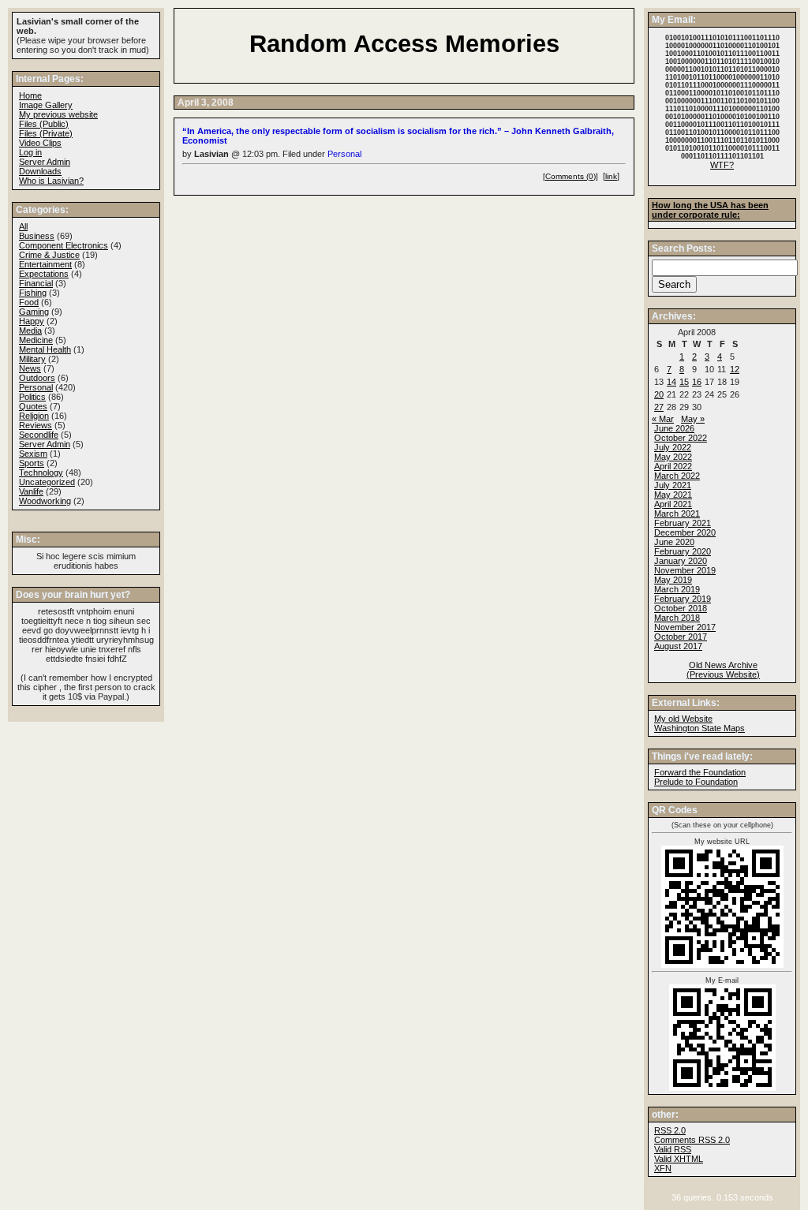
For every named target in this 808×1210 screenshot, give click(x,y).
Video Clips (40, 143)
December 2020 (685, 532)
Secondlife (38, 434)
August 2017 (678, 646)
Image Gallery (46, 105)
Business (36, 236)
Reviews (35, 425)
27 (659, 407)
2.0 (670, 1130)
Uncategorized (47, 482)
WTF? (722, 165)
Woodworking (45, 501)
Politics (32, 396)
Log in (30, 152)
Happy (31, 321)
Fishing (33, 292)
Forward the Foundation (700, 772)
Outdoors (37, 378)
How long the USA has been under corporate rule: (710, 209)
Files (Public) (44, 124)
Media (30, 330)
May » (693, 419)
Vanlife (31, 491)
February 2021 (682, 523)
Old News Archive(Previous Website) (723, 669)
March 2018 (677, 617)
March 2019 (677, 589)
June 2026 (674, 428)
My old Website (683, 718)
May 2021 (673, 494)
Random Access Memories (404, 44)
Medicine (36, 340)
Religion (34, 415)
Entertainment (45, 264)
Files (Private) (46, 133)
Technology (41, 472)
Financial (36, 283)
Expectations (44, 273)
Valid (678, 1158)
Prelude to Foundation (696, 781)
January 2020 (680, 561)
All (23, 226)
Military (32, 359)
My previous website (58, 114)
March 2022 (677, 475)
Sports (31, 463)
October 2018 (680, 608)
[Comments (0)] (570, 176)
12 (734, 369)
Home (30, 95)
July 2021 (672, 485)
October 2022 (680, 438)
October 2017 (680, 636)
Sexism (33, 453)
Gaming (34, 311)
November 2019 (685, 570)
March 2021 (677, 513)
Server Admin (44, 161)
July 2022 (672, 447)
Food (29, 302)
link (611, 176)
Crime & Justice (49, 255)
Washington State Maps (699, 728)
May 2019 (673, 579)
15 (684, 382)
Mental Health (45, 349)
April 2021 (673, 504)
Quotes (33, 406)
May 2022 (673, 456)
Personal (344, 154)
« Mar (663, 419)
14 (671, 382)
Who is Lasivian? (51, 180)
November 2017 (685, 627)
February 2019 (682, 598)
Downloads (40, 171)
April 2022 (673, 466)
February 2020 (682, 551)
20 (659, 394)
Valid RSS (672, 1149)
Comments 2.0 (692, 1140)
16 (696, 382)
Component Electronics (63, 245)
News (30, 368)
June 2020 (674, 542)
